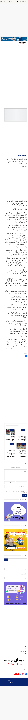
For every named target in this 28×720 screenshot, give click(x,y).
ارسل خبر (22, 646)
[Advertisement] (14, 19)
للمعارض (20, 155)
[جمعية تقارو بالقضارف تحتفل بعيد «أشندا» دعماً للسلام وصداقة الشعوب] (10, 432)
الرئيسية (23, 649)
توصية (25, 155)
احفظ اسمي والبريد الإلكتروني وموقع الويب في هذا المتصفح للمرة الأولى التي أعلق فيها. (16, 491)
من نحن (23, 653)
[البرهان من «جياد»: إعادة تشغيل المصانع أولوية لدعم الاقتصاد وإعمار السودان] (21, 432)
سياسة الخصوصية (21, 651)
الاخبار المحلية (22, 430)
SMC (11, 682)
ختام (22, 155)
